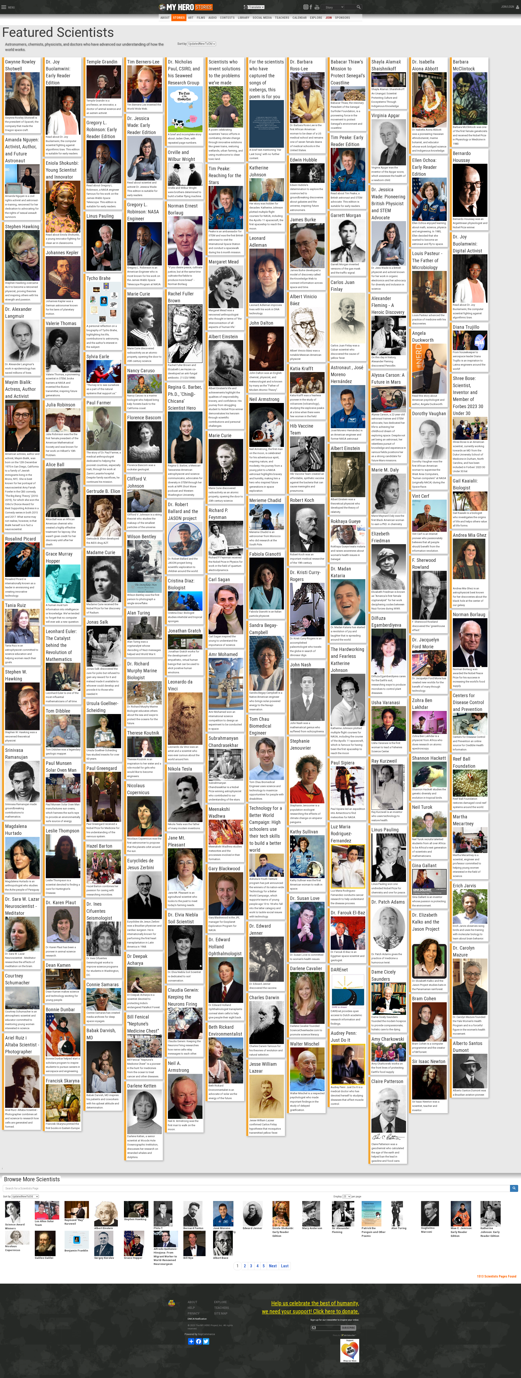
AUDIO (212, 18)
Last (285, 1265)
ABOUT (165, 18)
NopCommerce (206, 1334)
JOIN (328, 18)
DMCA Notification (197, 1319)
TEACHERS (282, 18)
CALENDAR (299, 18)
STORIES (179, 18)
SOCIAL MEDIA (262, 18)
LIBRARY (243, 18)
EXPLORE (316, 18)
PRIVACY (193, 1313)
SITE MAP (221, 1313)
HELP (191, 1307)
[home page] (180, 6)
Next (273, 1265)
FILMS (201, 18)
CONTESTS (227, 18)
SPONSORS (342, 18)
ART (191, 18)
